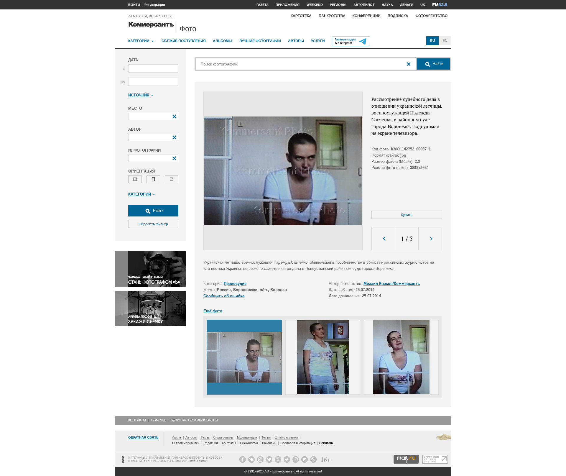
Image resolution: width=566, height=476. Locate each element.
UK (422, 4)
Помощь (158, 420)
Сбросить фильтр (153, 224)
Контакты (137, 420)
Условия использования (194, 420)
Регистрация (154, 4)
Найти (158, 211)
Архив (176, 437)
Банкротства (332, 16)
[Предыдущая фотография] (383, 238)
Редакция (211, 443)
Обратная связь (143, 437)
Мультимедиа (247, 437)
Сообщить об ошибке (223, 296)
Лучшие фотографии (260, 41)
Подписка (398, 16)
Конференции (367, 16)
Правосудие (235, 283)
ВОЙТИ (134, 4)
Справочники (223, 437)
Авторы (296, 41)
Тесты (266, 437)
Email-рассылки (286, 437)
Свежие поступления (184, 41)
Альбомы (222, 41)
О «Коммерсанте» (186, 443)
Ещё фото (212, 311)
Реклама (326, 443)
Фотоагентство (431, 16)
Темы (205, 437)
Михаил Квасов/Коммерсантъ (391, 283)
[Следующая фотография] (430, 238)
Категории (138, 41)
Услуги (318, 41)
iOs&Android (249, 443)
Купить (406, 215)
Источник (138, 95)
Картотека (301, 16)
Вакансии (269, 443)
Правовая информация (297, 443)
